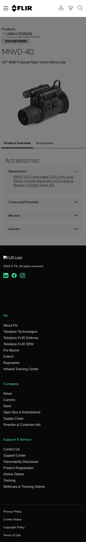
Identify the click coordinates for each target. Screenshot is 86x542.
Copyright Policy (14, 527)
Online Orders (13, 474)
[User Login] (59, 8)
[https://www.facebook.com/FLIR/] (14, 276)
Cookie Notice (12, 519)
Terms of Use (12, 535)
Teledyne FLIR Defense (20, 338)
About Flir (10, 325)
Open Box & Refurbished (21, 412)
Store (7, 406)
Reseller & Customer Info (21, 424)
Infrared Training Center (20, 369)
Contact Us (11, 449)
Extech (8, 356)
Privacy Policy (12, 511)
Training (9, 480)
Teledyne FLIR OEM (18, 344)
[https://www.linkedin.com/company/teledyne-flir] (5, 276)
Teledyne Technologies (20, 331)
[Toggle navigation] (5, 8)
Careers (9, 400)
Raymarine (11, 363)
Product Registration (18, 468)
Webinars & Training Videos (24, 486)
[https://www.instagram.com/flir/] (22, 276)
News (7, 393)
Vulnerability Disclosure (20, 461)
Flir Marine (11, 350)
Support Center (14, 455)
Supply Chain (13, 418)
